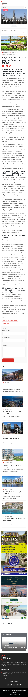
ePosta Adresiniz (6, 337)
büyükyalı (10, 317)
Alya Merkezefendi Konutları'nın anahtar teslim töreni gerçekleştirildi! (13, 648)
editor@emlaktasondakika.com (9, 678)
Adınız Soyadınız (6, 330)
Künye (11, 694)
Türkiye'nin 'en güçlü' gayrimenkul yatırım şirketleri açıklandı (12, 466)
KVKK (19, 694)
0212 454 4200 (6, 675)
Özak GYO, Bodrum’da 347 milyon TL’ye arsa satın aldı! (14, 519)
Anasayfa (5, 30)
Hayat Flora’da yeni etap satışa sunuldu (14, 385)
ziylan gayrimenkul (13, 320)
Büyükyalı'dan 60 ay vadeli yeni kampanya (11, 439)
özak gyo (5, 320)
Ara (25, 7)
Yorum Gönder (8, 360)
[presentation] (12, 26)
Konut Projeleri (12, 30)
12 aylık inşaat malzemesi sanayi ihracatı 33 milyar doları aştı (13, 21)
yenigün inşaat (6, 323)
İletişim (15, 694)
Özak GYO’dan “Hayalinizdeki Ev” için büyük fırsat (13, 412)
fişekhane (16, 317)
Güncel (5, 10)
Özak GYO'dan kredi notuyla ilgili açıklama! (12, 492)
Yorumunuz (5, 345)
